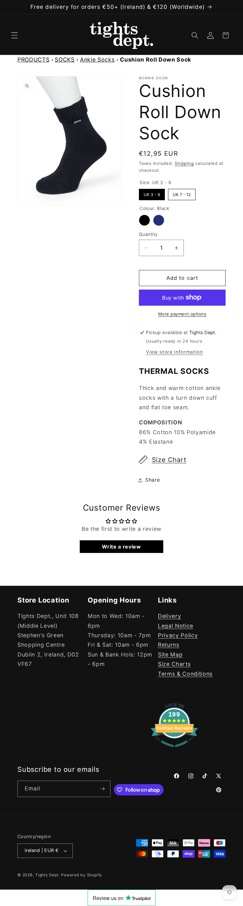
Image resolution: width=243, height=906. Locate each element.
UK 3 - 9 (152, 193)
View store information (174, 352)
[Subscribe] (102, 789)
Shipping (184, 163)
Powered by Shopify (81, 875)
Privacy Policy (178, 635)
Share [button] (152, 480)
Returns (168, 644)
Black (144, 220)
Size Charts (174, 664)
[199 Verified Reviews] (174, 750)
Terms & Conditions (185, 673)
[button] (14, 35)
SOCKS (64, 59)
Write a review (121, 546)
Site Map (170, 654)
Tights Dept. (47, 875)
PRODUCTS (33, 59)
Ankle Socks (97, 59)
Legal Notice (175, 625)
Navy (158, 220)
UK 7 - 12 (181, 193)
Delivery (169, 616)
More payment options (182, 313)
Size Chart (169, 460)
